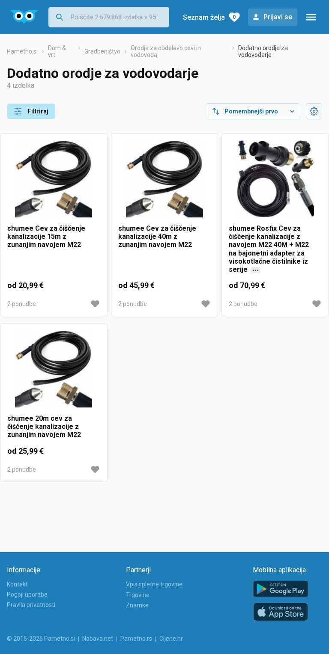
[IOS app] (280, 612)
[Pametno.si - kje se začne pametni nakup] (24, 17)
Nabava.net (97, 638)
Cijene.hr (171, 638)
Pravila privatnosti (31, 604)
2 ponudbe (21, 303)
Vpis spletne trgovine (154, 584)
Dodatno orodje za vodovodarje (263, 51)
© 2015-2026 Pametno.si (41, 638)
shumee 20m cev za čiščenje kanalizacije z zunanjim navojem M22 (44, 426)
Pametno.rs (136, 638)
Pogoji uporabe (27, 594)
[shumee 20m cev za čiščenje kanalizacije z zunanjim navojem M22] (53, 372)
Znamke (137, 605)
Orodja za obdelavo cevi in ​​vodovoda (166, 51)
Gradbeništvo (102, 51)
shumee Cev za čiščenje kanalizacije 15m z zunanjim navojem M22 (46, 236)
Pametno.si (22, 51)
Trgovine (138, 595)
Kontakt (17, 584)
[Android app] (280, 589)
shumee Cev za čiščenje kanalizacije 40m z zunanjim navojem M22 (157, 236)
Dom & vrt (57, 51)
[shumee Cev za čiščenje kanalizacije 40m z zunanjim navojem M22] (164, 182)
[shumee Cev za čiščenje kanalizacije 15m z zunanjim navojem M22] (53, 182)
